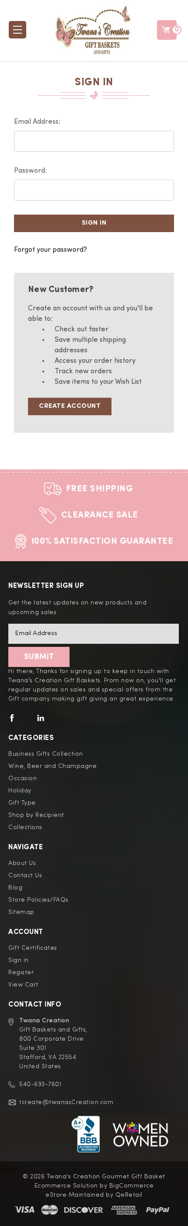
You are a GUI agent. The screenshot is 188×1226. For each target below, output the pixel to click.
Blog (15, 888)
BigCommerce (131, 1186)
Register (21, 972)
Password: (30, 170)
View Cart (23, 985)
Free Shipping (99, 489)
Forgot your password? (50, 250)
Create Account (70, 406)
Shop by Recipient (36, 815)
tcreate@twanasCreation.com (66, 1102)
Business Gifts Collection (45, 754)
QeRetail (129, 1195)
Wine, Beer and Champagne (52, 766)
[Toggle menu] (17, 29)
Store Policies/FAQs (38, 900)
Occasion (22, 778)
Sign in (18, 960)
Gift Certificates (32, 948)
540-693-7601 (40, 1084)
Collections (25, 827)
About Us (22, 863)
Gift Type (22, 803)
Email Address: (37, 121)
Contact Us (25, 875)
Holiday (19, 791)
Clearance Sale (99, 515)
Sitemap (21, 912)
